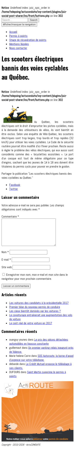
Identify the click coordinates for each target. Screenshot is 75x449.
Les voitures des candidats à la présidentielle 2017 (39, 303)
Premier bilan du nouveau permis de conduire (34, 307)
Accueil (13, 32)
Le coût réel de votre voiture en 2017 (30, 323)
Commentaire (10, 216)
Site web (7, 267)
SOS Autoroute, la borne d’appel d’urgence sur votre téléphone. (41, 358)
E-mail (6, 260)
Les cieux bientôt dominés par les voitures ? (35, 311)
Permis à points (18, 36)
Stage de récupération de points (27, 40)
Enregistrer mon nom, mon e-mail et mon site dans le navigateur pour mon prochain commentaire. (35, 277)
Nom (5, 252)
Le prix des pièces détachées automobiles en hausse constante (38, 342)
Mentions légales (19, 44)
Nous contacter (18, 48)
